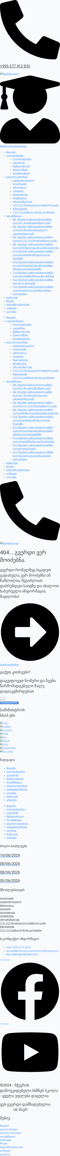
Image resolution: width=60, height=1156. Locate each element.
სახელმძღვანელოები (17, 304)
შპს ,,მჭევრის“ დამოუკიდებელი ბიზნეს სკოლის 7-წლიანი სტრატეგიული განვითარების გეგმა (32, 230)
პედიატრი (18, 191)
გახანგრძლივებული (23, 180)
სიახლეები (12, 297)
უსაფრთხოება (20, 194)
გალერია (11, 311)
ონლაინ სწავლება (22, 201)
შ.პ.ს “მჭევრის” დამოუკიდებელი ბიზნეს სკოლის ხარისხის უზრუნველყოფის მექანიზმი (33, 255)
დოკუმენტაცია (14, 216)
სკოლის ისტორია (22, 159)
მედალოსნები (20, 169)
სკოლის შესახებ (14, 155)
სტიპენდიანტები (21, 173)
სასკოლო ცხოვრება (17, 177)
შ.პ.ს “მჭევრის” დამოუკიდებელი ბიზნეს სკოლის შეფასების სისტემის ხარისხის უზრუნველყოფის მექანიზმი (33, 265)
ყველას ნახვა (20, 294)
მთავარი (11, 152)
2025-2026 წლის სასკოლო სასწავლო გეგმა (36, 205)
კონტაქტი (11, 308)
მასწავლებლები (21, 166)
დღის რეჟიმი (19, 184)
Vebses (6, 1109)
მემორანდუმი (20, 209)
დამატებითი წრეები (16, 789)
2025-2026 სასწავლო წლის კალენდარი (33, 212)
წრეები (10, 301)
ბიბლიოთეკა (20, 187)
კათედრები (19, 162)
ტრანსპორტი (20, 198)
